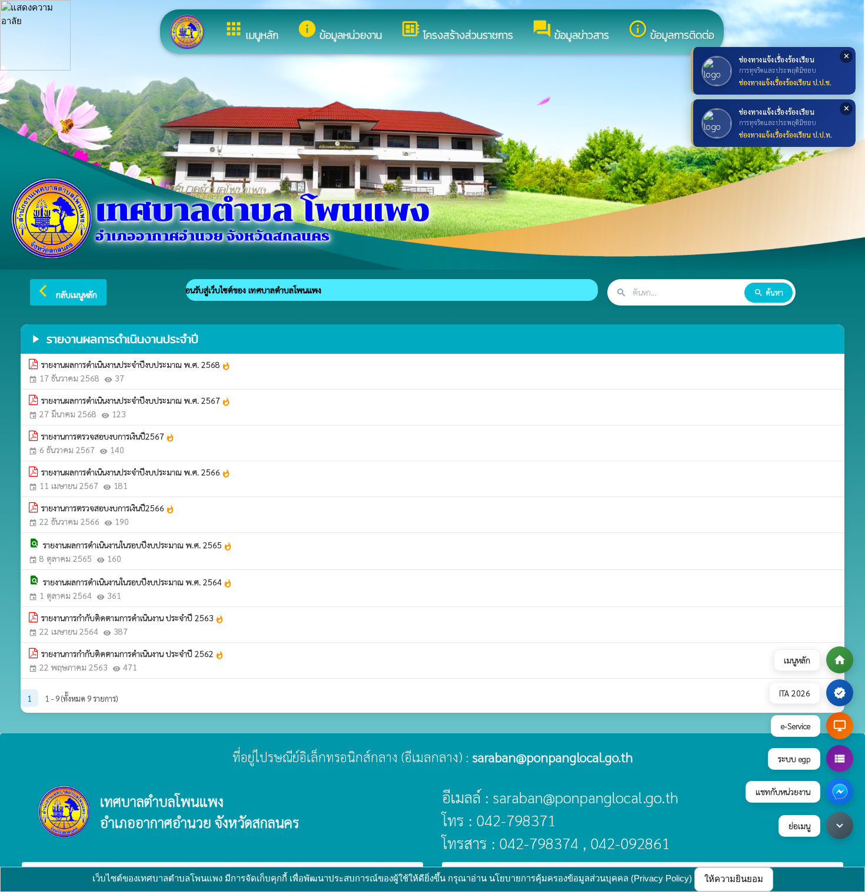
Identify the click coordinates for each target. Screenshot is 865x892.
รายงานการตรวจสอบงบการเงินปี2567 (108, 436)
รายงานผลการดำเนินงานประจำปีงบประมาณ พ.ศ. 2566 (136, 472)
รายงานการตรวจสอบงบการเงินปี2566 (108, 508)
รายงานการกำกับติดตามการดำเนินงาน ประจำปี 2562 (132, 654)
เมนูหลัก (251, 31)
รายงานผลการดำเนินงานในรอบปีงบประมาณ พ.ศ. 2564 (137, 582)
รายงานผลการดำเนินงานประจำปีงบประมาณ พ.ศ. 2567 (136, 401)
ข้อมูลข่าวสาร (570, 31)
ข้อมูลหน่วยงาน (339, 31)
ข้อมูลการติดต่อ (671, 31)
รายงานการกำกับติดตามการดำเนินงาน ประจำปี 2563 (132, 618)
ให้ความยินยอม (733, 879)
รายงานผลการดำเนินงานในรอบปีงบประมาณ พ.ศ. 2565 (137, 545)
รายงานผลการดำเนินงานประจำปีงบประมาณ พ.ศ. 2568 (136, 365)
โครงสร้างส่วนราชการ (457, 31)
